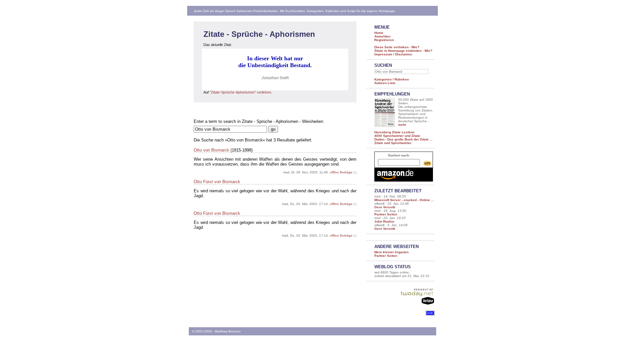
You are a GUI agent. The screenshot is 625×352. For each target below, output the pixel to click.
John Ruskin (384, 221)
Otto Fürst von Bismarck (217, 181)
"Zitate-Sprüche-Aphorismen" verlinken (240, 92)
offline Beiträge (341, 172)
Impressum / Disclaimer (393, 54)
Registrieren (384, 40)
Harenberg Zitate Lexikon (394, 132)
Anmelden (382, 36)
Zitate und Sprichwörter (392, 143)
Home (378, 33)
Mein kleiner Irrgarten (391, 252)
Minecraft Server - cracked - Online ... (404, 200)
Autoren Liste (385, 83)
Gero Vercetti (384, 207)
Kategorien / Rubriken (391, 79)
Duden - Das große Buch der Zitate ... (403, 139)
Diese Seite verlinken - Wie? (396, 47)
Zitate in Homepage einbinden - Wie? (403, 50)
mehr (402, 124)
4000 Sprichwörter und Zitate (397, 136)
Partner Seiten (385, 214)
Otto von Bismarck (211, 150)
